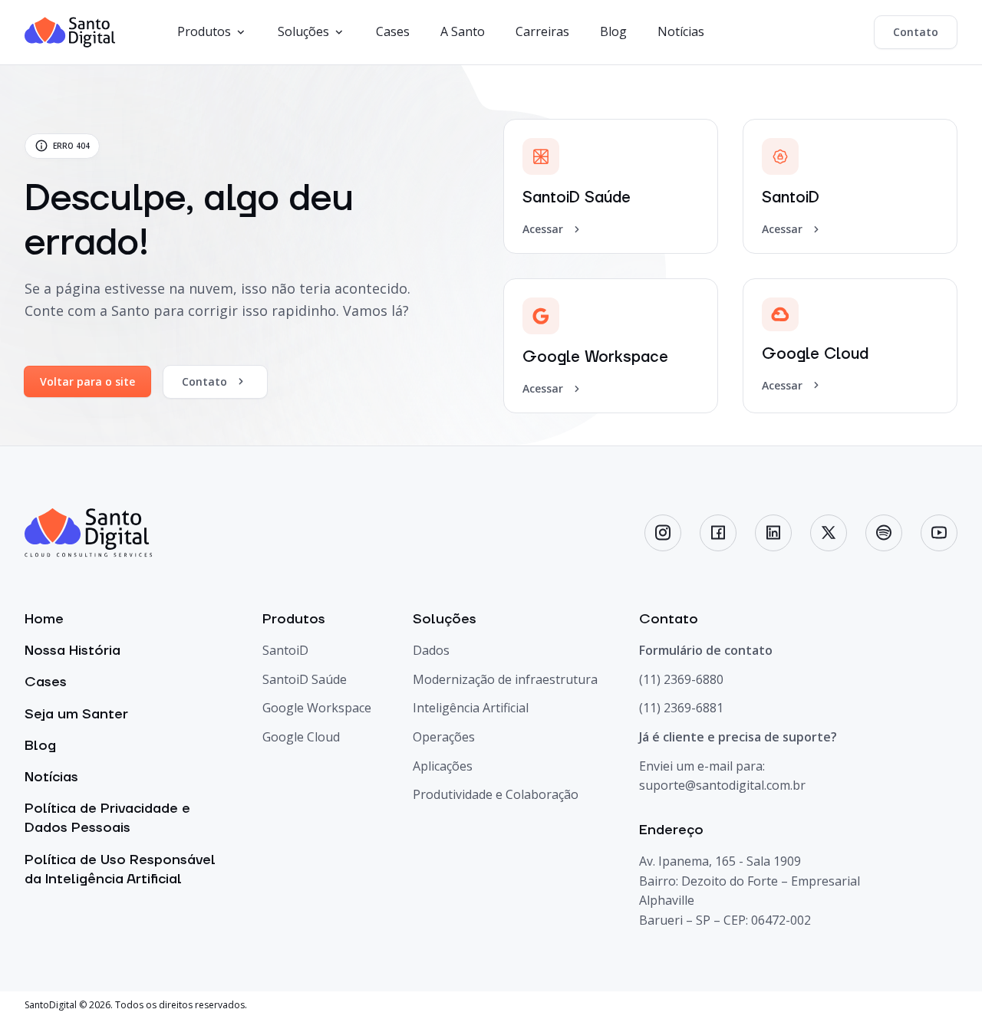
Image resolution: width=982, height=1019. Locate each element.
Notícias (680, 31)
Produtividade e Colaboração (495, 794)
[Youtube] (939, 532)
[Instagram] (662, 532)
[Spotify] (883, 532)
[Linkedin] (773, 532)
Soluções (303, 31)
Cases (393, 31)
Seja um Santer (76, 714)
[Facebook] (718, 532)
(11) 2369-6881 (681, 707)
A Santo (462, 31)
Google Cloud (301, 736)
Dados (431, 650)
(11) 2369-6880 (681, 679)
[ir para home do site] (70, 32)
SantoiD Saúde (304, 679)
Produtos (204, 31)
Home (44, 619)
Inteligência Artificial (471, 707)
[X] (828, 532)
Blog (613, 31)
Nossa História (72, 650)
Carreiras (542, 31)
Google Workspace (316, 707)
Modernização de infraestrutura (505, 679)
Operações (444, 736)
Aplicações (443, 766)
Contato (915, 32)
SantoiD (285, 650)
